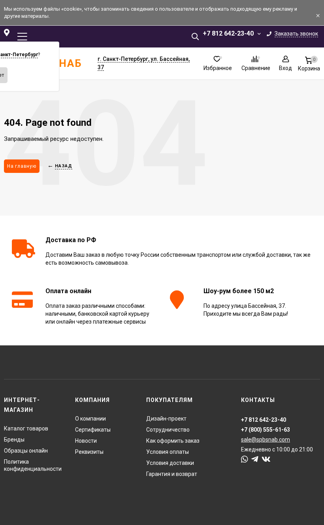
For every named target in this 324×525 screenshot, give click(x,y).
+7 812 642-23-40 (228, 33)
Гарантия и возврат (171, 474)
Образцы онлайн (26, 450)
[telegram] (254, 459)
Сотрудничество (168, 429)
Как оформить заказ (173, 441)
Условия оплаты (167, 452)
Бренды (14, 439)
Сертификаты (93, 429)
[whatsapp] (244, 459)
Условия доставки (170, 463)
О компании (90, 418)
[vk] (266, 459)
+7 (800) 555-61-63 (265, 429)
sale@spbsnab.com (265, 439)
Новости (86, 441)
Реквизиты (89, 452)
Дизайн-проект (166, 418)
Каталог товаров (26, 428)
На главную (21, 166)
